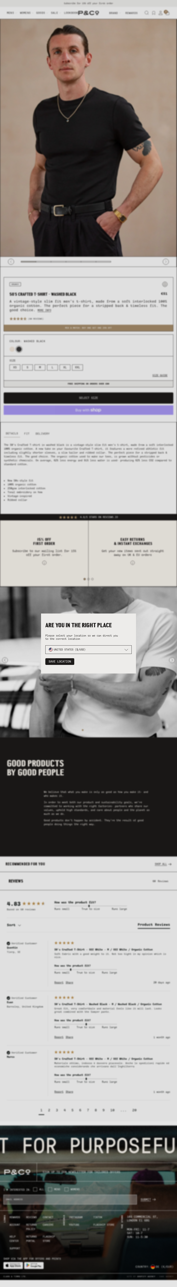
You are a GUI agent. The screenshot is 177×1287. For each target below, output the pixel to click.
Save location (60, 661)
